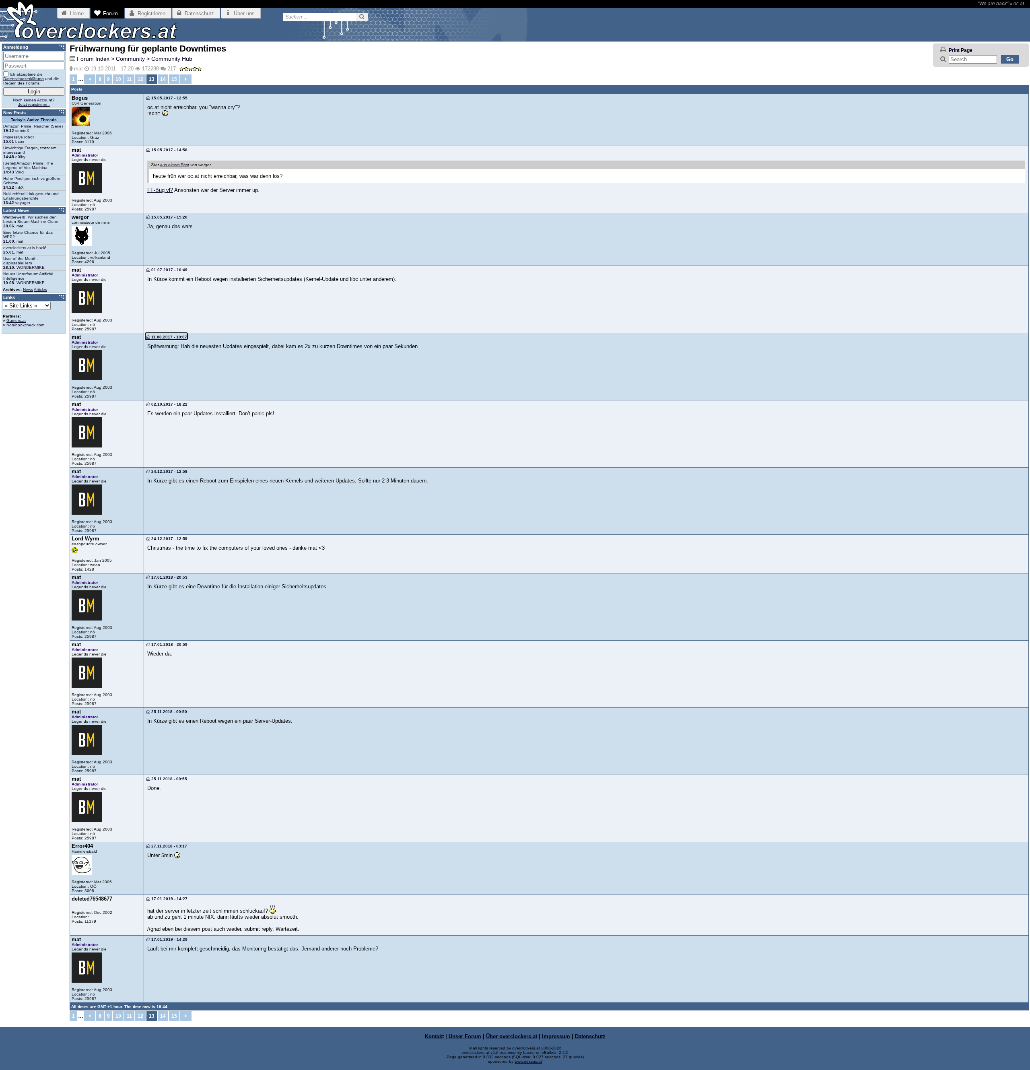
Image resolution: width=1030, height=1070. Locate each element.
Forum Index (93, 59)
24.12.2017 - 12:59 (168, 538)
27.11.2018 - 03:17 (168, 846)
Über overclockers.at (511, 1036)
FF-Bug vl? (160, 190)
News (28, 289)
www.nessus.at (528, 1061)
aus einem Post (174, 165)
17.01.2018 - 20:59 (168, 644)
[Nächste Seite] (186, 79)
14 (163, 79)
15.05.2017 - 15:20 (168, 217)
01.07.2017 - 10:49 (168, 270)
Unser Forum (465, 1036)
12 (140, 79)
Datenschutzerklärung (23, 78)
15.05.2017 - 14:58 (168, 150)
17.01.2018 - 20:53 (168, 577)
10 (118, 79)
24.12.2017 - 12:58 (168, 471)
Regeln (9, 83)
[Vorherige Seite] (89, 79)
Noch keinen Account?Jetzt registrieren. (34, 102)
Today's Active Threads (34, 120)
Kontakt (434, 1036)
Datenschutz (590, 1036)
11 (129, 79)
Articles (40, 289)
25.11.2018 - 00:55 (168, 779)
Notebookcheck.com (25, 325)
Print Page (960, 50)
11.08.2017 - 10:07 (168, 337)
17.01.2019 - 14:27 (168, 899)
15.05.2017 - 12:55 (168, 98)
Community (130, 59)
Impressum (556, 1036)
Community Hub (171, 59)
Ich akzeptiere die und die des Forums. (31, 78)
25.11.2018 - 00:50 (168, 711)
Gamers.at (16, 320)
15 (174, 79)
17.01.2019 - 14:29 (168, 939)
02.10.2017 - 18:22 (168, 404)
